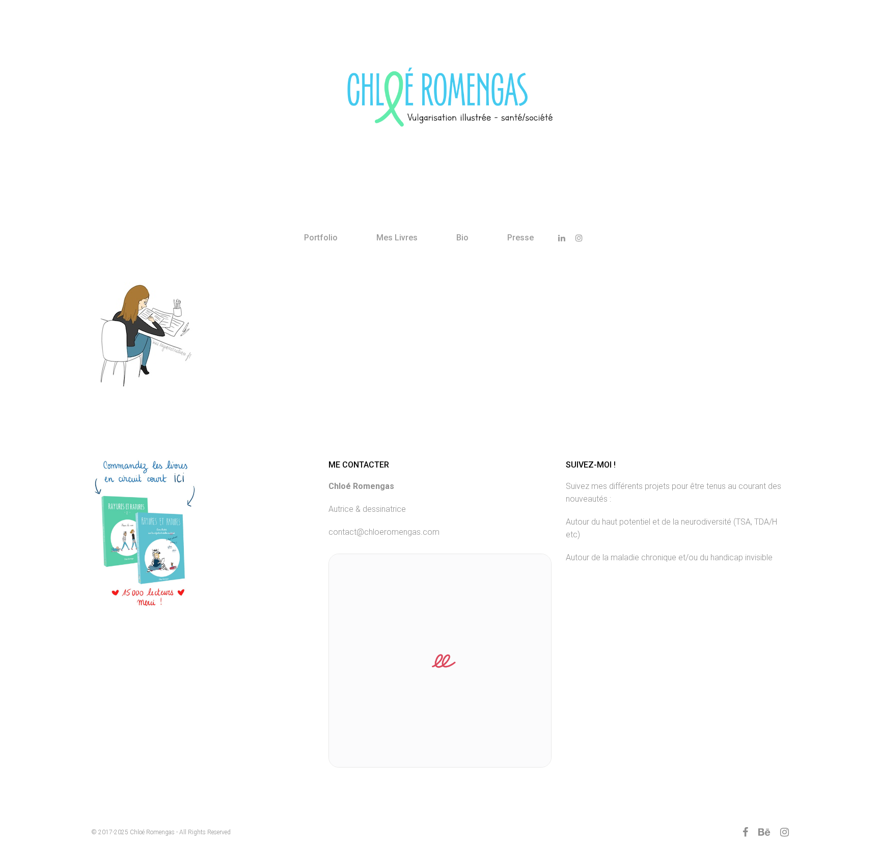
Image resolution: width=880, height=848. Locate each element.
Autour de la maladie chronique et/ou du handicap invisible (669, 557)
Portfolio (321, 237)
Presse (520, 237)
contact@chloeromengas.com (383, 532)
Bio (462, 237)
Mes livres (397, 237)
